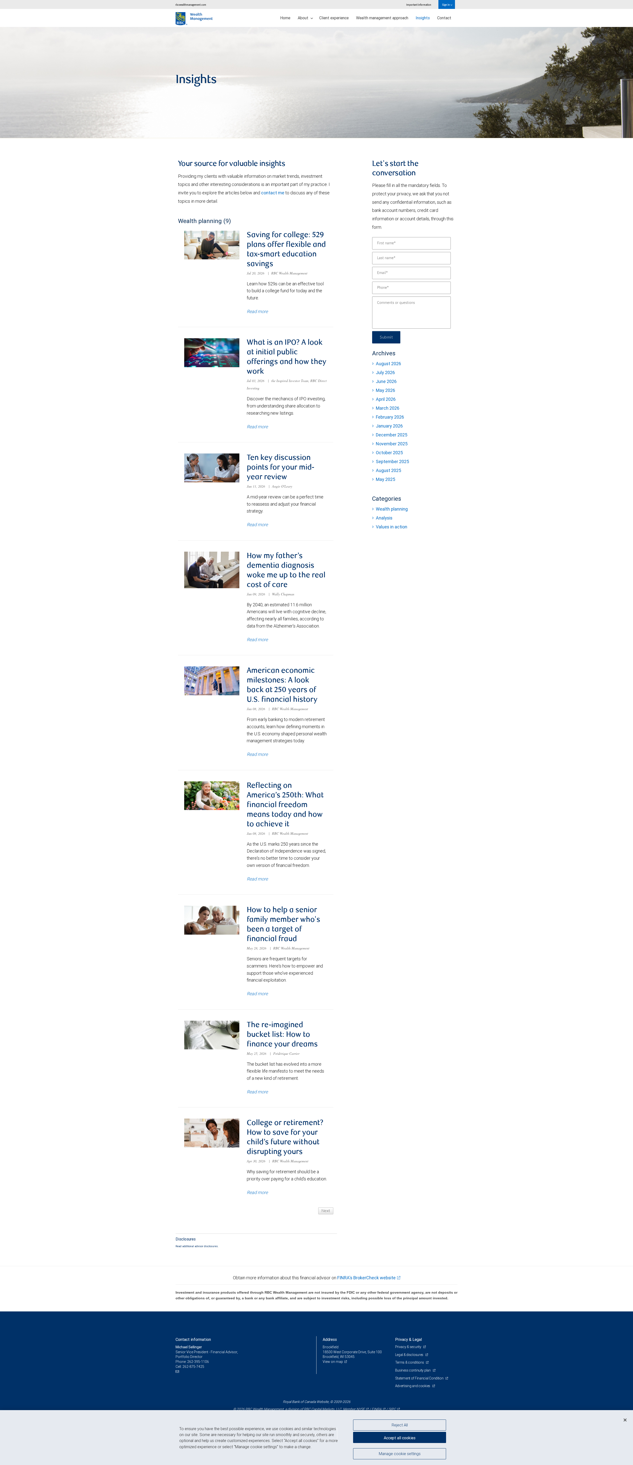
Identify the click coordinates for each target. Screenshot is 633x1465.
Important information (418, 4)
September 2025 (392, 461)
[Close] (625, 1420)
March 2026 (387, 408)
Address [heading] (330, 1339)
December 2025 (391, 435)
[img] (316, 82)
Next (325, 1211)
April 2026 (386, 399)
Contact (444, 17)
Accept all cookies (399, 1437)
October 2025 (389, 452)
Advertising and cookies (413, 1386)
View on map (333, 1361)
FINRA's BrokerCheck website (366, 1278)
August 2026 (388, 363)
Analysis (384, 518)
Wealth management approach (382, 17)
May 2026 (385, 390)
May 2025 (385, 479)
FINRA (377, 1409)
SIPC (392, 1409)
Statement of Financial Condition (419, 1378)
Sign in (446, 4)
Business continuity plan (413, 1370)
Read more (257, 311)
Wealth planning (392, 509)
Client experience (334, 17)
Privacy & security (408, 1347)
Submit (386, 337)
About (303, 17)
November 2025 (391, 444)
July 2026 (385, 372)
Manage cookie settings (400, 1453)
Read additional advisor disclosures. (197, 1246)
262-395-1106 (198, 1361)
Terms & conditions (410, 1362)
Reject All (400, 1424)
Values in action (391, 527)
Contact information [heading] (193, 1339)
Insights (423, 17)
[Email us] (178, 1371)
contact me (272, 193)
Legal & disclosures (409, 1354)
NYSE (360, 1409)
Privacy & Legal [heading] (408, 1339)
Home (285, 17)
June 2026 (386, 381)
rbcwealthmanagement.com (190, 4)
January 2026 (389, 426)
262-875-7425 (193, 1366)
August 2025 (388, 470)
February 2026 (390, 417)
